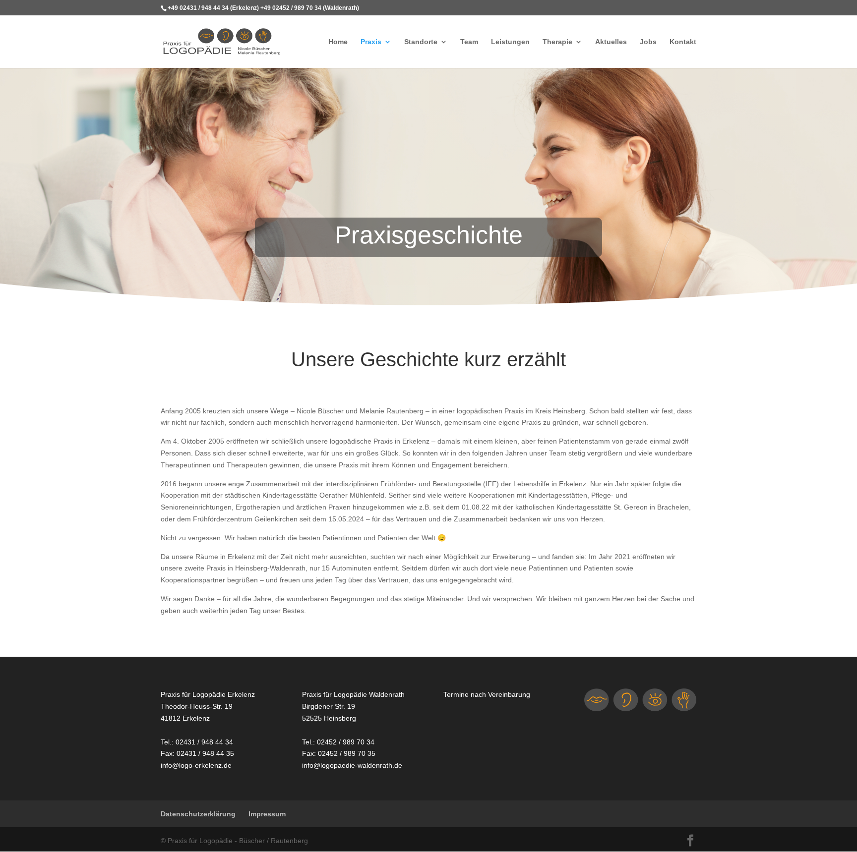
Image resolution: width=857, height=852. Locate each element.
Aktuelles (611, 42)
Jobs (648, 42)
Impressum (267, 813)
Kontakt (683, 42)
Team (469, 42)
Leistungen (510, 42)
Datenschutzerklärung (198, 813)
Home (338, 42)
